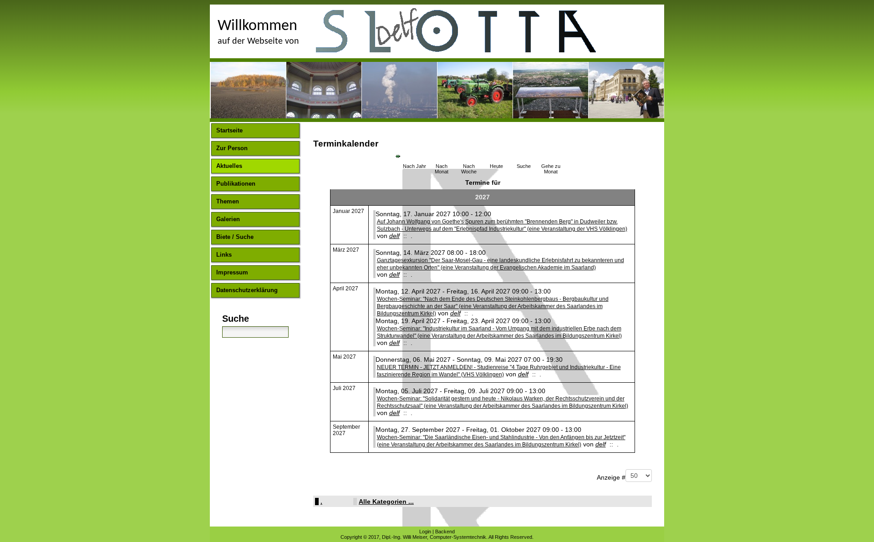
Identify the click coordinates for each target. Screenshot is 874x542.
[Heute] (496, 155)
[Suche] (523, 155)
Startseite (229, 130)
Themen (227, 201)
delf (394, 235)
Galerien (228, 219)
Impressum (232, 272)
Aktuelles (229, 165)
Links (224, 254)
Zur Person (232, 148)
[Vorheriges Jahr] (398, 156)
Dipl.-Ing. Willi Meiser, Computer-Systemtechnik (434, 537)
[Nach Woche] (468, 155)
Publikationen (235, 183)
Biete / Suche (235, 236)
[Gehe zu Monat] (550, 155)
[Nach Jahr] (414, 155)
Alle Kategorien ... (386, 501)
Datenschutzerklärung (247, 290)
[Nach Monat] (441, 155)
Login (425, 531)
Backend (445, 531)
